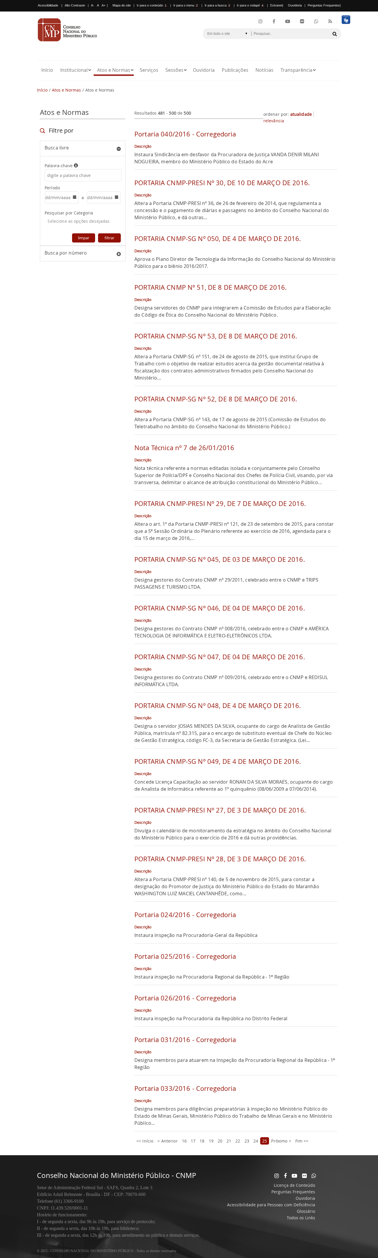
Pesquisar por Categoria (69, 213)
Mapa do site (122, 5)
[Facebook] (274, 21)
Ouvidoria (295, 5)
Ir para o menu (185, 5)
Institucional (74, 70)
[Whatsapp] (314, 1175)
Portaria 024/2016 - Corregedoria (185, 914)
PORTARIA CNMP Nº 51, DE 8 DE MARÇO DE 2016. (210, 287)
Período (52, 188)
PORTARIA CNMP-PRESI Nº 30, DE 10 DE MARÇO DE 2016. (222, 182)
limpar (83, 237)
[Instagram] (260, 21)
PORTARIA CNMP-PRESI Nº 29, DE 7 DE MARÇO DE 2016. (220, 503)
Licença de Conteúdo (294, 1185)
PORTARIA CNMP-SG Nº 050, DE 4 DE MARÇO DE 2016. (217, 238)
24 (255, 1141)
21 (229, 1141)
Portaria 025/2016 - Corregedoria (185, 956)
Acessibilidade (48, 5)
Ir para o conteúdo (152, 5)
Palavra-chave (59, 165)
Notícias (264, 70)
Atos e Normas (113, 70)
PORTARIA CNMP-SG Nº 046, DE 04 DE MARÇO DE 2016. (219, 608)
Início (47, 70)
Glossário (306, 1211)
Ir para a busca (217, 5)
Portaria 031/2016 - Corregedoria (185, 1039)
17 (193, 1141)
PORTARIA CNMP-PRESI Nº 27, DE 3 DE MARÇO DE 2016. (220, 810)
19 (211, 1141)
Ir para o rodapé (250, 5)
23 (247, 1141)
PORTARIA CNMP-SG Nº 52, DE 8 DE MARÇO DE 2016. (215, 399)
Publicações (235, 70)
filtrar (109, 237)
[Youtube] (287, 21)
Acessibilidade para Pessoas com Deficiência (271, 1204)
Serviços (149, 70)
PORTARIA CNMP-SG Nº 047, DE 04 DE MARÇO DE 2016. (219, 656)
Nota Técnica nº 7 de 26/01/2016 (184, 447)
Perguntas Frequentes (324, 5)
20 (220, 1141)
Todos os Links (301, 1217)
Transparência (296, 70)
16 (184, 1141)
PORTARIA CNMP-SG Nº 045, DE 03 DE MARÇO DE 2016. (219, 559)
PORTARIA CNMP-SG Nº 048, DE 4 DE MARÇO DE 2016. (217, 705)
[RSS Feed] (330, 21)
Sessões (174, 70)
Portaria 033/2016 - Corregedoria (185, 1088)
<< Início (144, 1141)
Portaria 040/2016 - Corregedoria (185, 134)
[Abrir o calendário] (74, 197)
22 (237, 1141)
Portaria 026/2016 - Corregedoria (185, 998)
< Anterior (167, 1141)
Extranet (276, 5)
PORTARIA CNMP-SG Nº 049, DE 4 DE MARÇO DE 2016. (217, 761)
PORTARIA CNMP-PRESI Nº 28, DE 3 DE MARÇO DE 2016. (220, 859)
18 (202, 1141)
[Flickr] (302, 21)
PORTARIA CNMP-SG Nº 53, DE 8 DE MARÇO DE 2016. (215, 336)
